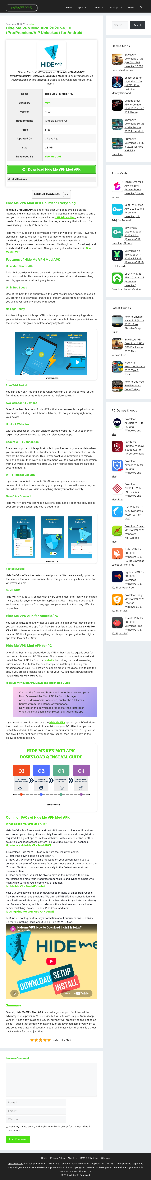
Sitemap (105, 1158)
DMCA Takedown (89, 1158)
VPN (47, 102)
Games (96, 7)
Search (137, 25)
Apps (80, 7)
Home (69, 7)
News (131, 7)
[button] (141, 7)
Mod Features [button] (19, 179)
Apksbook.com (15, 1163)
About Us (72, 1158)
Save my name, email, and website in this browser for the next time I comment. (49, 1128)
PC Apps (114, 7)
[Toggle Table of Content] (64, 194)
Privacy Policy (57, 1158)
